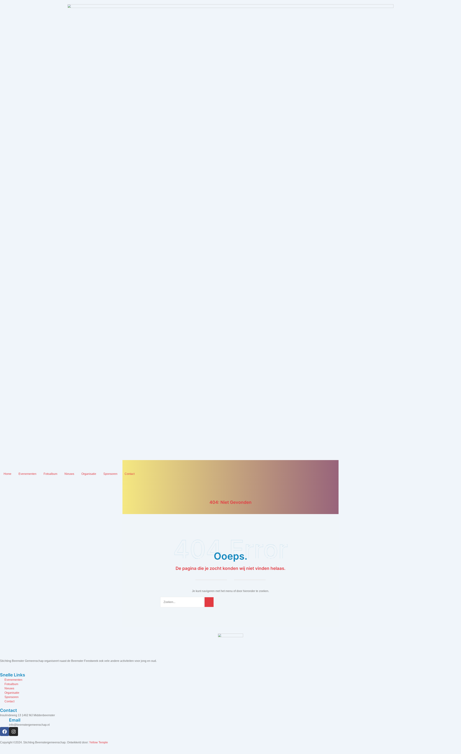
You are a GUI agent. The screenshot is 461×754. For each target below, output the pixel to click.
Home (7, 473)
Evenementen (27, 473)
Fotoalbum (50, 473)
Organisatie (88, 473)
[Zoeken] (209, 602)
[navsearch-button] (1, 480)
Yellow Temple (98, 742)
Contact (130, 473)
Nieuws (69, 473)
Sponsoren (110, 473)
